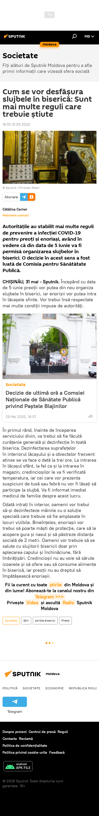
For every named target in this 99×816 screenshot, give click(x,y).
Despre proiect (15, 731)
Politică (10, 688)
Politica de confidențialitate (25, 745)
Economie (54, 688)
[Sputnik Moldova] (15, 38)
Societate (16, 384)
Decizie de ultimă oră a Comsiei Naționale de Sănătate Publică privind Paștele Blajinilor (45, 399)
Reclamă (26, 738)
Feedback (57, 752)
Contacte (10, 738)
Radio (68, 602)
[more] (91, 416)
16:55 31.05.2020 (16, 124)
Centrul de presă (42, 731)
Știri (26, 620)
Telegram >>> (49, 597)
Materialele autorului (16, 215)
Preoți (65, 620)
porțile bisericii (45, 620)
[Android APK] (18, 767)
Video (32, 602)
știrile (56, 585)
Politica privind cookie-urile (25, 752)
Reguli (63, 731)
